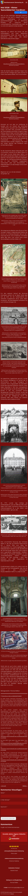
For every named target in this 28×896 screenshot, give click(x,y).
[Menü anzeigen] (26, 2)
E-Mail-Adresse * (5, 800)
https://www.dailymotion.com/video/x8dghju (13, 63)
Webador (12, 893)
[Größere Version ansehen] (14, 50)
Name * (3, 793)
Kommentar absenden (8, 818)
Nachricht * (4, 807)
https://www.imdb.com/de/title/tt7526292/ (11, 696)
